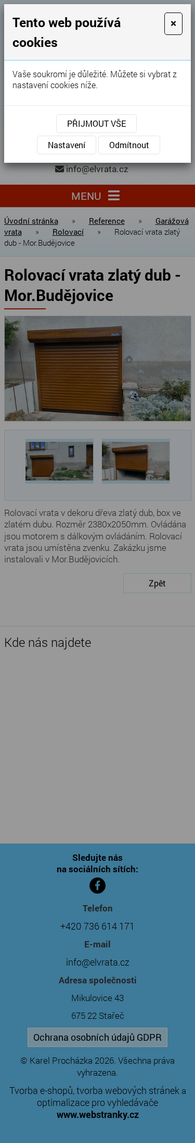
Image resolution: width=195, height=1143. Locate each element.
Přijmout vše (96, 123)
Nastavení (66, 144)
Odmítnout (129, 144)
